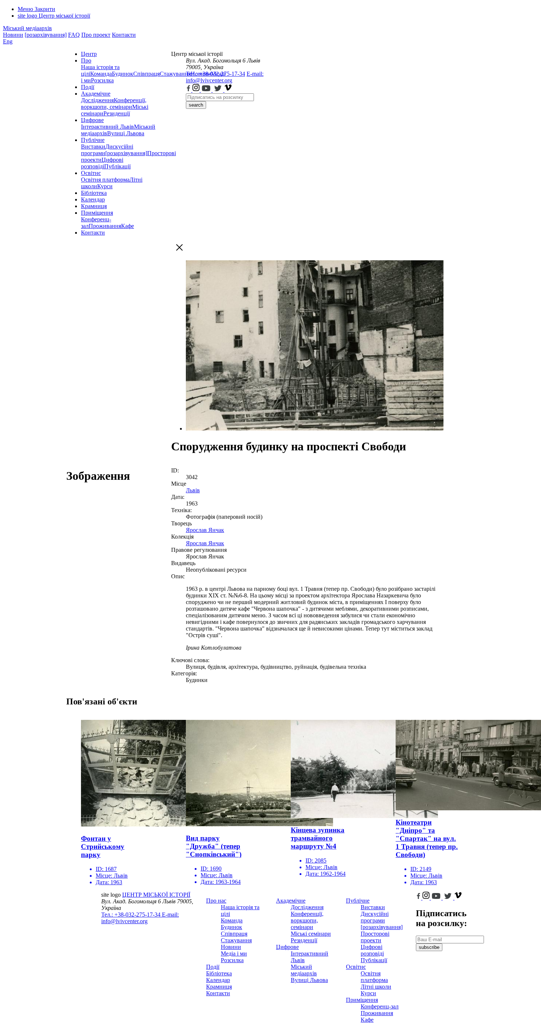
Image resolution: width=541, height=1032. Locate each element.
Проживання (105, 226)
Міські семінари (311, 934)
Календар (93, 199)
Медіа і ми (234, 953)
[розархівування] (46, 35)
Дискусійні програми (375, 917)
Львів (193, 490)
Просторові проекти (375, 937)
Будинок (122, 74)
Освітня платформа (105, 179)
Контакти (124, 35)
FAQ (74, 35)
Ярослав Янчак (205, 530)
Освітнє (91, 173)
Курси (105, 186)
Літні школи (376, 986)
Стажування (236, 940)
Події (87, 87)
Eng (8, 41)
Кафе (127, 226)
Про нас (216, 900)
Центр (89, 54)
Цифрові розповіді (102, 163)
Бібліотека (94, 193)
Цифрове (92, 120)
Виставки (93, 146)
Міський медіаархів (27, 28)
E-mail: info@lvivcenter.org (225, 77)
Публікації (117, 166)
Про (86, 60)
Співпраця (146, 74)
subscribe (429, 947)
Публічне (93, 140)
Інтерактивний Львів (107, 127)
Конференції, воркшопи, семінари (113, 103)
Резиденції (116, 113)
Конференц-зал (380, 1006)
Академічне (95, 93)
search (196, 105)
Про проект (95, 35)
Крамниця (94, 206)
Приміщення (97, 213)
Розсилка (102, 80)
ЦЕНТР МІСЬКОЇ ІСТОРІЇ (156, 895)
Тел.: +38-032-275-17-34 (215, 74)
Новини (13, 35)
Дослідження (97, 100)
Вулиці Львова (125, 133)
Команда (101, 74)
